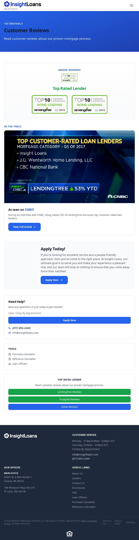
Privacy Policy (117, 522)
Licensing (130, 522)
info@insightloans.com (25, 332)
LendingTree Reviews (69, 391)
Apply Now (51, 280)
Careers (76, 478)
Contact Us (78, 483)
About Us (77, 473)
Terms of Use (107, 522)
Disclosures (78, 487)
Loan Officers (19, 363)
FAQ (74, 492)
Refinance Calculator (24, 359)
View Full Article (22, 226)
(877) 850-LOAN (21, 328)
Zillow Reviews (69, 406)
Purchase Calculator (23, 354)
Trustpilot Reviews (69, 399)
